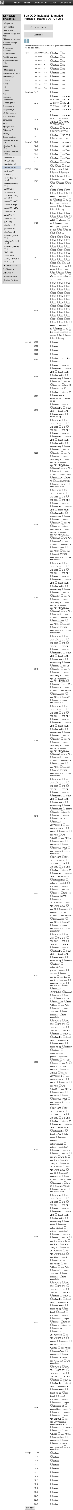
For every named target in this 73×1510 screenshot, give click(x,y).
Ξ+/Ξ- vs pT (9, 262)
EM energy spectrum (11, 39)
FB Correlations (9, 266)
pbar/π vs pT (9, 225)
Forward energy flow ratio (11, 35)
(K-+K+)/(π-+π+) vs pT (11, 179)
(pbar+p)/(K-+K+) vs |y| (11, 236)
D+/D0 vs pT (9, 157)
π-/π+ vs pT (9, 252)
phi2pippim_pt (8, 110)
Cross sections (9, 137)
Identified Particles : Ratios (11, 153)
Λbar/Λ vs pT (9, 211)
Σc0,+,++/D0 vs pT (12, 259)
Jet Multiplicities (9, 276)
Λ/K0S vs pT (9, 189)
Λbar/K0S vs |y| (10, 205)
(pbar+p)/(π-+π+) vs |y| (11, 247)
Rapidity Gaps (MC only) (11, 61)
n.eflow (6, 90)
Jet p (5, 66)
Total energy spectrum (8, 49)
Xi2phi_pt (7, 134)
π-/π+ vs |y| (9, 255)
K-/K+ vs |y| (9, 174)
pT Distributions (9, 113)
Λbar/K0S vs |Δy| (11, 208)
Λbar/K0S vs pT (10, 201)
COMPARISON (40, 3)
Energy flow (8, 30)
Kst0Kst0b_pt (8, 77)
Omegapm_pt (8, 106)
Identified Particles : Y (11, 281)
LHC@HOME (65, 3)
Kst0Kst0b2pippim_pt (11, 73)
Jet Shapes (7, 269)
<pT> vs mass (9, 116)
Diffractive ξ (8, 130)
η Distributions (9, 54)
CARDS (53, 3)
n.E (4, 87)
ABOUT (17, 3)
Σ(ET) (5, 123)
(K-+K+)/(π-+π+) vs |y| (11, 184)
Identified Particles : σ (11, 141)
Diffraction (7, 273)
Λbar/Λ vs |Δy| (10, 218)
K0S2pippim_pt (9, 70)
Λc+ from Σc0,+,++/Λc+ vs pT (12, 197)
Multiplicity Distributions (8, 98)
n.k (4, 94)
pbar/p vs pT (9, 229)
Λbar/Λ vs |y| (9, 215)
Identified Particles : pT (11, 147)
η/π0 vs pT (9, 171)
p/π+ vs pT (9, 222)
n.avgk (6, 84)
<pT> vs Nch (8, 23)
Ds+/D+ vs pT (10, 168)
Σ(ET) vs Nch (8, 127)
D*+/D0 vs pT (10, 161)
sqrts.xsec (7, 120)
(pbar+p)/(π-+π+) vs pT (11, 242)
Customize (38, 35)
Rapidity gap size (10, 57)
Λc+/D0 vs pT (10, 192)
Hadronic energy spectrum (10, 44)
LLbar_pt (6, 80)
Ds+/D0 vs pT (10, 164)
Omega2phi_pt (9, 103)
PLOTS (27, 3)
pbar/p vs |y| (9, 232)
